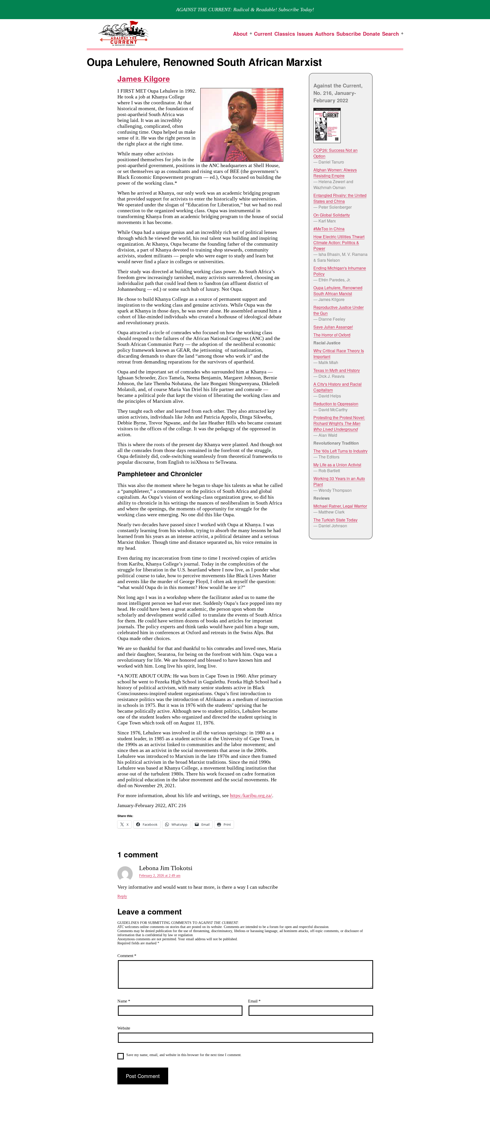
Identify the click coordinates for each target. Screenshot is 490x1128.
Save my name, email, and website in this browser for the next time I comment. (184, 1055)
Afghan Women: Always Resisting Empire (335, 173)
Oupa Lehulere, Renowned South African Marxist (337, 290)
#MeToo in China (329, 229)
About (240, 33)
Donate (371, 33)
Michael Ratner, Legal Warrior (340, 506)
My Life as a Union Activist (337, 465)
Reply (122, 896)
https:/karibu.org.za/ (251, 795)
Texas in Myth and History (336, 370)
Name (123, 1001)
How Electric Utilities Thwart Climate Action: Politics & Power (338, 242)
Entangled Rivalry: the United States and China (339, 198)
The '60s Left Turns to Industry (340, 451)
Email (254, 1001)
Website (123, 1028)
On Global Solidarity (331, 215)
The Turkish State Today (335, 520)
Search (390, 33)
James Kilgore (143, 78)
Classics (284, 33)
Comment (126, 956)
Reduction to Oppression (335, 404)
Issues (305, 33)
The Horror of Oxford (331, 335)
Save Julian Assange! (333, 327)
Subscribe (348, 33)
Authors (324, 33)
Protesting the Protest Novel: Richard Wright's (339, 423)
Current (263, 33)
